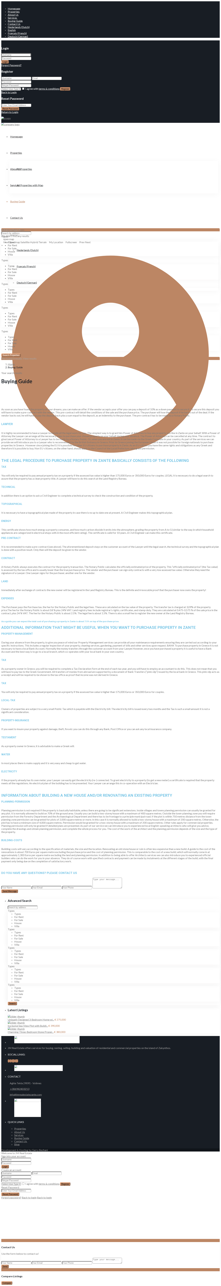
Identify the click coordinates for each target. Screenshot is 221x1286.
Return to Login (9, 112)
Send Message (10, 891)
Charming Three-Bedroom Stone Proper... (31, 1031)
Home (11, 364)
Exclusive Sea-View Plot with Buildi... (28, 1025)
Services (12, 17)
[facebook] (9, 1060)
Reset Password (10, 109)
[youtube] (13, 1060)
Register (65, 89)
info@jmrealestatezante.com (26, 1094)
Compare (7, 1283)
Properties (14, 11)
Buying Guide (15, 20)
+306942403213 (19, 1088)
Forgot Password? (11, 65)
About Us (13, 14)
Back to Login (9, 92)
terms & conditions (49, 88)
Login (5, 62)
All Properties (24, 169)
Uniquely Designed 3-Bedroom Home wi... (31, 1019)
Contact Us (14, 23)
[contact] (5, 1237)
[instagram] (16, 1060)
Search (12, 1003)
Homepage (14, 8)
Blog (17, 1144)
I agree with (42, 88)
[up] (2, 1237)
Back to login (29, 1197)
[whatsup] (11, 1060)
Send (5, 1266)
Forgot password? (11, 1197)
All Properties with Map (30, 185)
